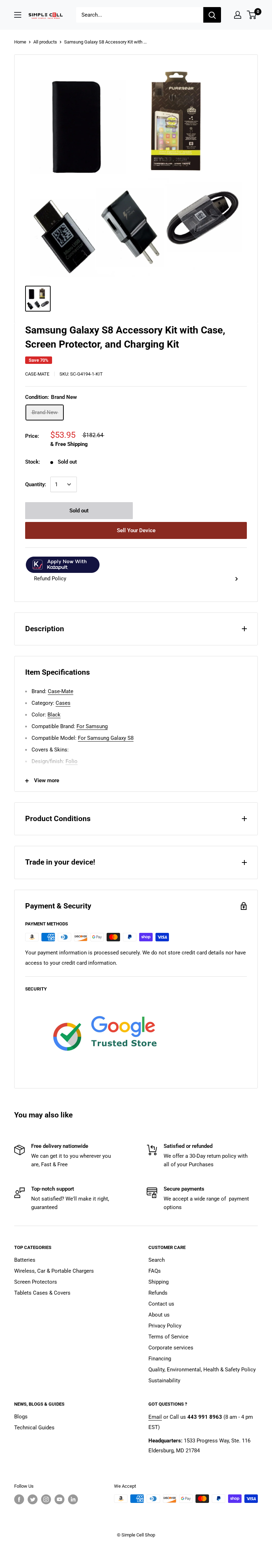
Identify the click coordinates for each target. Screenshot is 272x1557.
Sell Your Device (136, 530)
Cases (63, 703)
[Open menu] (17, 15)
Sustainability (164, 1380)
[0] (252, 15)
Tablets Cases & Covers (42, 1293)
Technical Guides (34, 1427)
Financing (159, 1358)
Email (155, 1417)
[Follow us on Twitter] (33, 1499)
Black (54, 714)
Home (20, 42)
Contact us (161, 1304)
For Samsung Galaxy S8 (106, 738)
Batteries (24, 1260)
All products (45, 42)
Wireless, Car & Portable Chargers (54, 1271)
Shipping (158, 1282)
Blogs (21, 1416)
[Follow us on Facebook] (19, 1499)
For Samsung (92, 726)
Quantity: (35, 484)
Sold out (79, 510)
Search (156, 1260)
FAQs (154, 1271)
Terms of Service (168, 1337)
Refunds (158, 1293)
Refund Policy (50, 578)
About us (159, 1315)
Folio (72, 761)
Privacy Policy (164, 1326)
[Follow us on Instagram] (46, 1499)
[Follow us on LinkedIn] (73, 1499)
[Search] (212, 15)
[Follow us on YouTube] (59, 1499)
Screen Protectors (35, 1282)
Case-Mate (37, 374)
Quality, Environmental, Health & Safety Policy (202, 1369)
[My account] (237, 15)
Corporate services (170, 1347)
